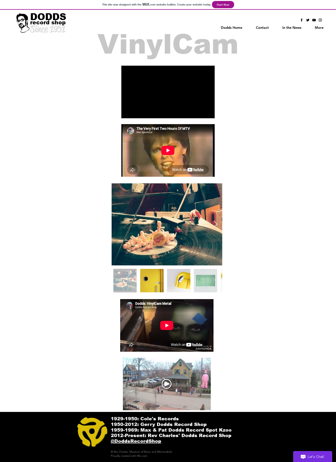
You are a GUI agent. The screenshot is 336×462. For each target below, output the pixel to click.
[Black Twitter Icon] (308, 20)
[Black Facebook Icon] (301, 20)
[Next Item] (215, 224)
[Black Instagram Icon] (320, 20)
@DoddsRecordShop (136, 441)
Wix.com (142, 456)
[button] (319, 28)
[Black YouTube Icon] (314, 20)
